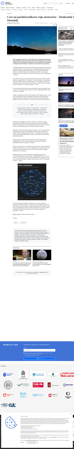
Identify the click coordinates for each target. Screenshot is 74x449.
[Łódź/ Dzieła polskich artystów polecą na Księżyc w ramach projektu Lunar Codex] (42, 258)
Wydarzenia (50, 9)
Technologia (50, 7)
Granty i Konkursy (41, 9)
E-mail (25, 347)
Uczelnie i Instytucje (6, 9)
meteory (16, 222)
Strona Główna (68, 13)
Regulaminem (42, 272)
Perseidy (23, 121)
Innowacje (14, 9)
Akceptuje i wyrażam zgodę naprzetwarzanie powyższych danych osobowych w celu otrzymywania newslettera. (39, 353)
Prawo (25, 9)
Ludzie (56, 9)
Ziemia (33, 7)
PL (72, 3)
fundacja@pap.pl (54, 437)
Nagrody (20, 9)
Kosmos (3, 7)
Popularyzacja (32, 9)
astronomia (23, 222)
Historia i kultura (38, 261)
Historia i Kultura (10, 7)
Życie (29, 7)
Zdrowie (24, 7)
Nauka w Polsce (17, 214)
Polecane (63, 125)
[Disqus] (32, 293)
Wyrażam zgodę (32, 442)
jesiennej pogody (38, 154)
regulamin (30, 352)
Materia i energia (40, 7)
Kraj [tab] (71, 28)
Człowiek (18, 7)
